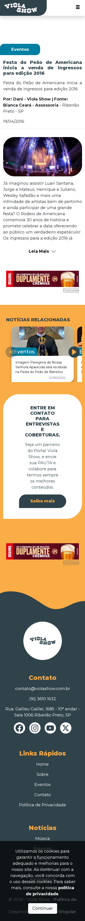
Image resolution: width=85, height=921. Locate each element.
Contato (42, 794)
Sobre (43, 774)
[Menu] (78, 8)
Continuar (42, 908)
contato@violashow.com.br (42, 688)
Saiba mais (42, 501)
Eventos (42, 784)
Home (42, 764)
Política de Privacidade (42, 804)
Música (42, 838)
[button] (74, 352)
